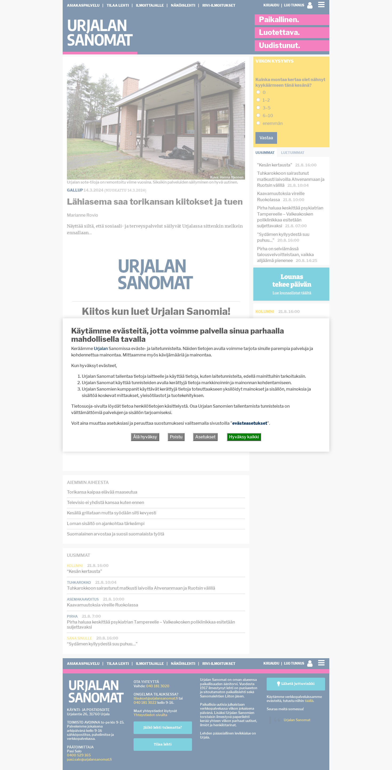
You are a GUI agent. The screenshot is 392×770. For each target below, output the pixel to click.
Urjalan (101, 348)
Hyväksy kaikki (244, 436)
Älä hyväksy (145, 436)
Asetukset (205, 436)
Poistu (176, 436)
